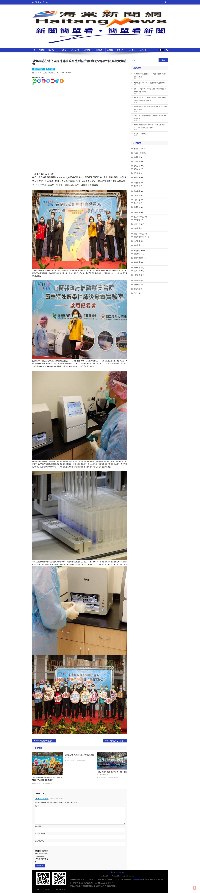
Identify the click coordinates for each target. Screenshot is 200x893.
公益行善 (137, 224)
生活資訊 (99, 50)
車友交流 (137, 203)
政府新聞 (51, 50)
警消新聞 (137, 254)
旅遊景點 (137, 207)
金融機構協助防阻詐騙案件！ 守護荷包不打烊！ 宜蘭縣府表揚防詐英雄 (149, 126)
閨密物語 (137, 177)
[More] (62, 81)
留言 (37, 806)
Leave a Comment (65, 73)
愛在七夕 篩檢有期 (140, 134)
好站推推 (143, 50)
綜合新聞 (87, 50)
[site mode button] (161, 50)
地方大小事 (75, 50)
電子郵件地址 (40, 834)
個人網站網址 (39, 841)
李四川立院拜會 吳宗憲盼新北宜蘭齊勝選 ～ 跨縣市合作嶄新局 (150, 90)
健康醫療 (137, 280)
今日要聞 (42, 50)
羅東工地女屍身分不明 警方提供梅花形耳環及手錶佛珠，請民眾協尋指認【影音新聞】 (116, 741)
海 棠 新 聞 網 (117, 872)
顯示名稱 (38, 826)
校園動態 (137, 228)
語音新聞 (110, 50)
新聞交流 (137, 195)
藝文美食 (137, 271)
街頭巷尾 (137, 220)
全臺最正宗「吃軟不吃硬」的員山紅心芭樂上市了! (79, 756)
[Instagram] (44, 81)
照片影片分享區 (139, 153)
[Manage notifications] (194, 888)
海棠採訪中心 (49, 783)
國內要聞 (137, 191)
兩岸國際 (137, 186)
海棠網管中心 (50, 73)
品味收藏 (137, 212)
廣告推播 (137, 289)
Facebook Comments (56, 798)
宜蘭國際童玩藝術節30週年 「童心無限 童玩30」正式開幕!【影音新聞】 (47, 779)
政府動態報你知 (38, 69)
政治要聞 (137, 241)
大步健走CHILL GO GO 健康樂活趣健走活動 (149, 83)
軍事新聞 (137, 262)
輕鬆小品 (137, 169)
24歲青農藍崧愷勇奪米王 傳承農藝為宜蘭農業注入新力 (150, 75)
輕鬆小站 (120, 50)
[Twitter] (48, 81)
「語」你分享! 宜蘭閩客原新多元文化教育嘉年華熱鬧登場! (112, 773)
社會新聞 (63, 50)
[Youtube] (53, 81)
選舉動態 (137, 245)
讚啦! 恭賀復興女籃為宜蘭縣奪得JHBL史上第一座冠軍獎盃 (46, 741)
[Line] (35, 81)
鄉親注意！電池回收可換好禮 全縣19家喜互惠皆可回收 (150, 117)
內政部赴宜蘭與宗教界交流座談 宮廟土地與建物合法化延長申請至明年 (150, 99)
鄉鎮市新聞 (138, 258)
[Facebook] (39, 81)
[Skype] (57, 81)
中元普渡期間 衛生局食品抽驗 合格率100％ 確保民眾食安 (150, 108)
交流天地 (131, 50)
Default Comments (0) (41, 798)
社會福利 (137, 161)
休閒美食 (137, 275)
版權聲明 (137, 157)
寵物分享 (137, 173)
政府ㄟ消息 (50, 69)
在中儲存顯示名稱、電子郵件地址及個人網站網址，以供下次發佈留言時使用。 (41, 856)
